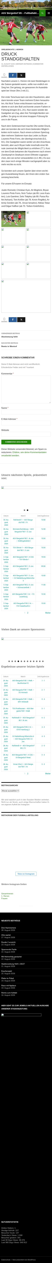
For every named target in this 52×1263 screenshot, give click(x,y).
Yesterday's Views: (9, 1235)
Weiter (48, 613)
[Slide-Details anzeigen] (26, 648)
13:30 (43, 594)
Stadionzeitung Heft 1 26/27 (13, 964)
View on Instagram (26, 874)
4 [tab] (18, 661)
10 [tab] (36, 661)
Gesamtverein (7, 894)
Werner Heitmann (24, 64)
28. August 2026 (6, 748)
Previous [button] (5, 496)
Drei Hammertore (8, 928)
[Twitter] (21, 75)
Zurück (4, 613)
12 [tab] (43, 661)
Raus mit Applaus (8, 985)
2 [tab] (27, 510)
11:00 (43, 585)
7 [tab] (27, 661)
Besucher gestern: (9, 1238)
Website (5, 430)
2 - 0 (43, 746)
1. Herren (5, 896)
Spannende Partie (9, 949)
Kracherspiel (6, 971)
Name (4, 408)
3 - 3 (43, 755)
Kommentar (7, 374)
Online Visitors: (8, 1228)
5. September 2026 (6, 568)
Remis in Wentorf (9, 344)
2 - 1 (43, 690)
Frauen (4, 898)
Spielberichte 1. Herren (12, 50)
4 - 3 (43, 727)
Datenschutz (5, 1260)
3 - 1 (43, 708)
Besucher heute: (8, 1233)
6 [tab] (24, 661)
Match (23, 516)
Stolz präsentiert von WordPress (24, 1260)
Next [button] (47, 496)
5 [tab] (21, 661)
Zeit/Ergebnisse (43, 516)
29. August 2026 (6, 683)
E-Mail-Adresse (9, 419)
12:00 (43, 529)
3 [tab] (15, 661)
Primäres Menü (49, 13)
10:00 (43, 520)
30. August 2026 (6, 522)
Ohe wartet (6, 935)
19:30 (43, 557)
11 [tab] (40, 661)
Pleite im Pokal (7, 978)
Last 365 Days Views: (10, 1242)
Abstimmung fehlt (10, 335)
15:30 (43, 538)
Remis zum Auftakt (9, 993)
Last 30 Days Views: (10, 1240)
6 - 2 (43, 718)
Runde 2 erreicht (8, 942)
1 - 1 (43, 681)
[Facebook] (13, 75)
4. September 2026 (6, 559)
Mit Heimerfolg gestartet (11, 957)
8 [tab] (30, 661)
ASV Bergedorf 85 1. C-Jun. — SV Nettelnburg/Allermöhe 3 (23, 578)
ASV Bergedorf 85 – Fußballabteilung (20, 13)
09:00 (43, 566)
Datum (6, 516)
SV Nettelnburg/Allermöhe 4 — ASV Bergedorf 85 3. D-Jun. (23, 738)
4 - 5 (43, 736)
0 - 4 (43, 699)
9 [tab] (33, 661)
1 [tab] (24, 510)
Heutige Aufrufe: (8, 1230)
